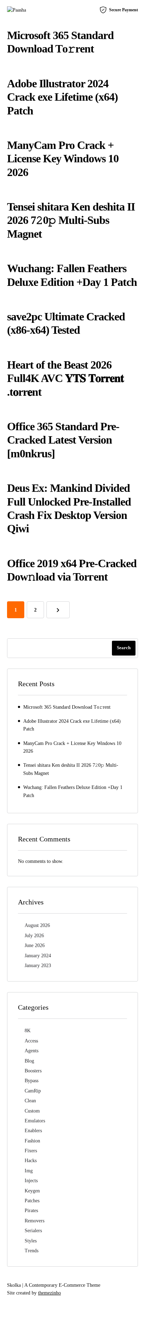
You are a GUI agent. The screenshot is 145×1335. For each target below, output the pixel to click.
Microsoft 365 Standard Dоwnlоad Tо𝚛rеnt (67, 707)
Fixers (31, 1150)
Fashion (32, 1140)
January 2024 (38, 955)
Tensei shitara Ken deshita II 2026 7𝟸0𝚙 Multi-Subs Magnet (71, 220)
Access (31, 1040)
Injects (31, 1180)
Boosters (33, 1070)
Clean (30, 1100)
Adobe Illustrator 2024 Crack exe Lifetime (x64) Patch (62, 97)
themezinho (49, 1293)
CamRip (33, 1090)
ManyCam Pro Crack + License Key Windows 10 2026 (63, 158)
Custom (32, 1111)
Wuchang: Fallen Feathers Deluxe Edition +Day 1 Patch (72, 791)
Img (29, 1170)
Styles (31, 1240)
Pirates (31, 1210)
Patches (32, 1200)
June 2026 (35, 945)
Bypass (31, 1080)
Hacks (31, 1160)
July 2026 (34, 935)
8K (28, 1030)
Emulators (35, 1120)
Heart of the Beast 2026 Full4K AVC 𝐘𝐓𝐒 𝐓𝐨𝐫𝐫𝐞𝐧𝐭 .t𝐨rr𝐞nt (65, 378)
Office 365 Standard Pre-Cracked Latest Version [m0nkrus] (63, 440)
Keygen (32, 1190)
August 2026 (37, 925)
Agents (31, 1050)
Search (124, 647)
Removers (34, 1220)
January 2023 (38, 965)
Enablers (33, 1130)
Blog (29, 1061)
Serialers (33, 1230)
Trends (31, 1250)
